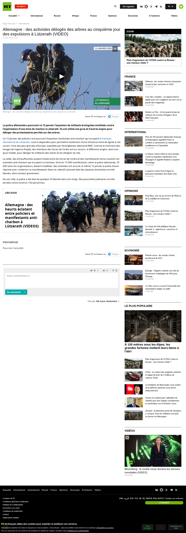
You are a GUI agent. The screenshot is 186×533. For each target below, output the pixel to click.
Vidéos (174, 16)
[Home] (7, 6)
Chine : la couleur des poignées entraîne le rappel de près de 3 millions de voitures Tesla (163, 375)
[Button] (181, 6)
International (37, 16)
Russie (57, 16)
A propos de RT (9, 498)
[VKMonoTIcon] (141, 6)
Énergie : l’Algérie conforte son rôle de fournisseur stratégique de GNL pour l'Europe (162, 273)
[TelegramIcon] (156, 6)
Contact (6, 514)
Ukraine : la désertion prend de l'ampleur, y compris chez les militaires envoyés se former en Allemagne (163, 414)
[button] (61, 76)
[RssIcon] (161, 6)
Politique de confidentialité (13, 505)
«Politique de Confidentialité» (78, 531)
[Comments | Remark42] (62, 286)
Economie (133, 16)
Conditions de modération (13, 511)
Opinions (112, 16)
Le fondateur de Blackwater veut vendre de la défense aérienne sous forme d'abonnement (163, 388)
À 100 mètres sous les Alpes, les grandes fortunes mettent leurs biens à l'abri (152, 348)
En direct (21, 6)
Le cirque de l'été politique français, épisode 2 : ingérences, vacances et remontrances (161, 229)
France (93, 16)
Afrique (75, 16)
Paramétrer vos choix (11, 508)
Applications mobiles (11, 518)
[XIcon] (151, 6)
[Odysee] (146, 6)
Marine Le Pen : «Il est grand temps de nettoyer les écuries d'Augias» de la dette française (162, 115)
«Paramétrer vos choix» (105, 528)
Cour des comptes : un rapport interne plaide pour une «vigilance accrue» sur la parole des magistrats (163, 100)
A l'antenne (154, 16)
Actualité (12, 16)
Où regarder (128, 6)
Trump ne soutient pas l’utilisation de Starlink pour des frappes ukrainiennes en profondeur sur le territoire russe (162, 401)
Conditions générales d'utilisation (15, 502)
